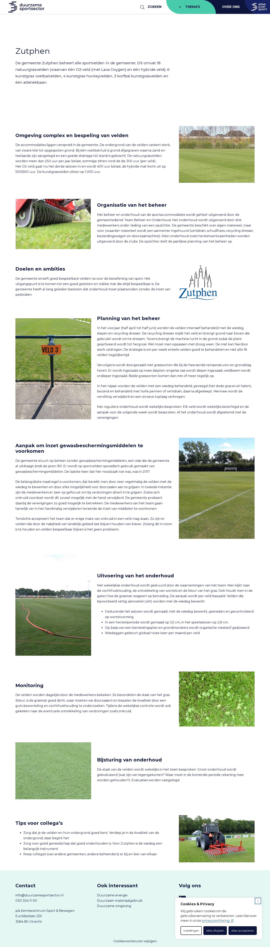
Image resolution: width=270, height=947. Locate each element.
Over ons (231, 7)
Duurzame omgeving (114, 906)
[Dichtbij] (258, 901)
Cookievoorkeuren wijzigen (135, 941)
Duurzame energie (112, 895)
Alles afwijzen (215, 930)
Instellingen (191, 930)
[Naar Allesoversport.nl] (257, 7)
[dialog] (218, 918)
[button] (20, 29)
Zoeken (154, 7)
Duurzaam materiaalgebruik (120, 900)
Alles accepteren (242, 930)
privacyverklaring (215, 920)
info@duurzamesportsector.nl (39, 895)
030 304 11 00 (26, 900)
